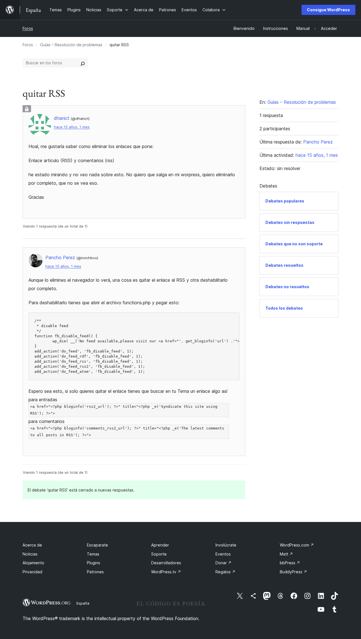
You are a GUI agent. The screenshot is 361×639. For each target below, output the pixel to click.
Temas (93, 554)
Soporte (159, 554)
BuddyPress (293, 571)
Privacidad (32, 571)
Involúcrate (225, 545)
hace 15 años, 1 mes (72, 127)
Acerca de (32, 545)
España (82, 603)
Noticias (30, 554)
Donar (223, 562)
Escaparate (97, 545)
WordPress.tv (166, 571)
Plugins (93, 562)
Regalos (225, 571)
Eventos (223, 554)
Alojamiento (33, 562)
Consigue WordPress (328, 9)
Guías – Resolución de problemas (71, 44)
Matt (286, 554)
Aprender (160, 545)
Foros (28, 28)
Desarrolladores (166, 562)
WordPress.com (297, 545)
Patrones (95, 571)
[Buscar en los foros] (82, 62)
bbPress (290, 562)
